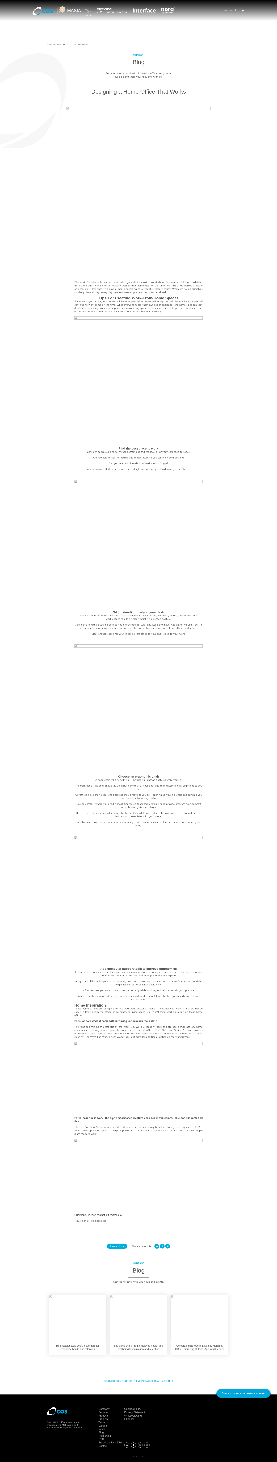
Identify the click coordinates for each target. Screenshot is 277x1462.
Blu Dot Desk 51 (89, 1127)
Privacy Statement (134, 1412)
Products (103, 1415)
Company (103, 1409)
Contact (102, 1446)
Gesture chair (141, 1118)
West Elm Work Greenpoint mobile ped (131, 1033)
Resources (104, 1435)
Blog (49, 44)
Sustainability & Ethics (111, 1442)
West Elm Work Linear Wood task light (112, 1036)
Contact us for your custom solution (243, 1393)
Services (103, 1412)
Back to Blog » (117, 1246)
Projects (103, 1419)
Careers (103, 1425)
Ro (230, 11)
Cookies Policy (132, 1409)
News (101, 1429)
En (225, 11)
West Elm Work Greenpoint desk (142, 1026)
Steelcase (100, 1220)
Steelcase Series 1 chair (176, 1030)
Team (101, 1422)
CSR (101, 1439)
